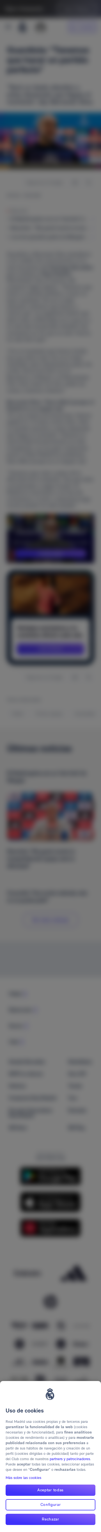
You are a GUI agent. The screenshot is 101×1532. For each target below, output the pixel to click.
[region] (50, 1456)
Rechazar (50, 1519)
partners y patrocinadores (70, 1459)
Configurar (50, 1504)
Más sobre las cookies (23, 1478)
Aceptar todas (50, 1490)
